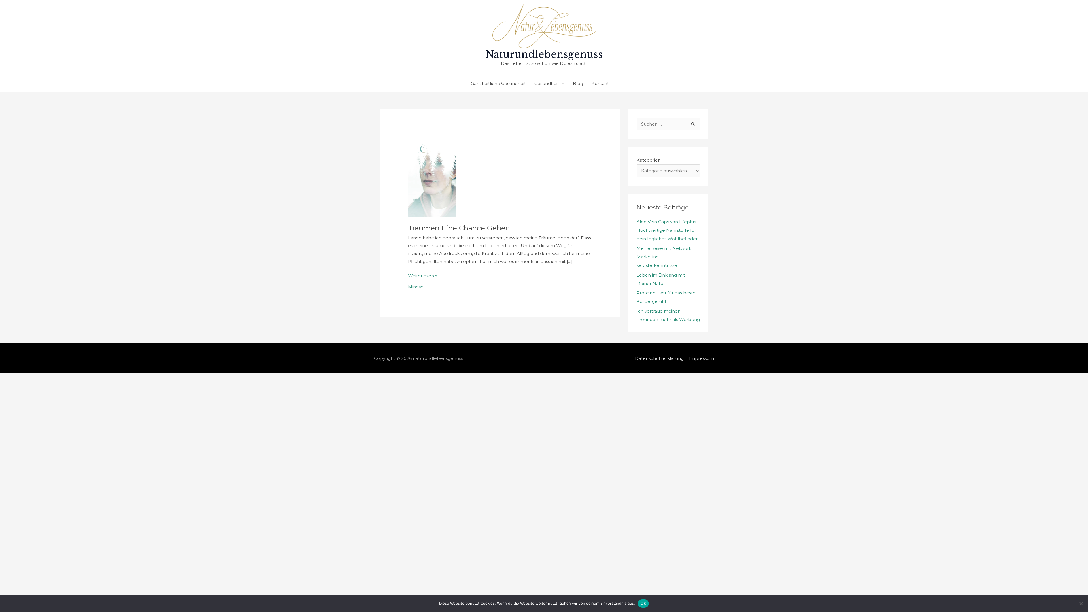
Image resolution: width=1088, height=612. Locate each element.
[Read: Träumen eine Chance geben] (432, 174)
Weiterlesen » (422, 275)
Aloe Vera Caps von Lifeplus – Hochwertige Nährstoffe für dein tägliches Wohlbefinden (668, 230)
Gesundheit (546, 83)
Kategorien (649, 160)
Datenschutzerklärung (659, 358)
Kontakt (600, 83)
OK (643, 603)
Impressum (701, 358)
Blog (578, 83)
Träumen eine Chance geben (459, 228)
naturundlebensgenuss (544, 54)
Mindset (416, 287)
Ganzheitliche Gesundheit (498, 83)
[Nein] (1081, 603)
